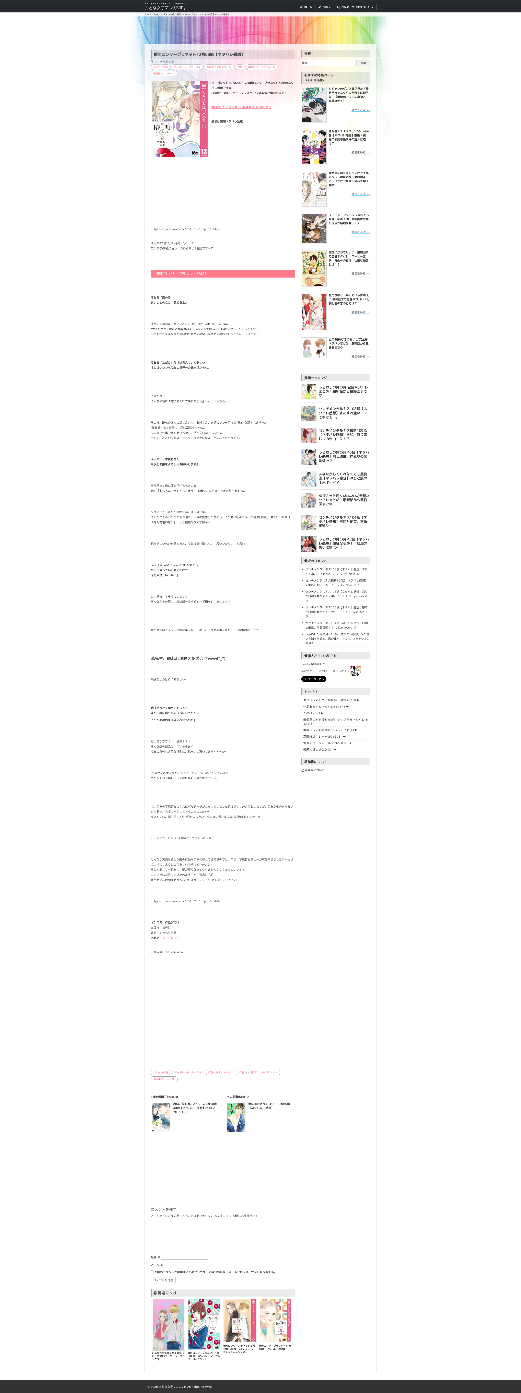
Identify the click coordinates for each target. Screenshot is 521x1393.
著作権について (314, 770)
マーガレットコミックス (187, 67)
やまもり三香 (160, 67)
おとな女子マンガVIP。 (165, 8)
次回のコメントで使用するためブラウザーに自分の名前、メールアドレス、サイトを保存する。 (215, 1272)
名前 (155, 1257)
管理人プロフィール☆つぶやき (327, 743)
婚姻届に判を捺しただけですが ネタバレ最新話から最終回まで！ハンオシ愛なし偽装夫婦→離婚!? (349, 179)
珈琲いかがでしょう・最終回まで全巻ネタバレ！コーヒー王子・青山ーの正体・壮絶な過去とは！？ (349, 258)
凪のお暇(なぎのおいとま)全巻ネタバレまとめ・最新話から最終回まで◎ (349, 343)
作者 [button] (325, 7)
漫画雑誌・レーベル (164, 73)
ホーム (307, 7)
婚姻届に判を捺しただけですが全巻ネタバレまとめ (335, 721)
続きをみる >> (360, 110)
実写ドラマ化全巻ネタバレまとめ (328, 730)
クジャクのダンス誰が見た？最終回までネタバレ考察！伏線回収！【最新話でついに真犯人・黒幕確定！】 (349, 95)
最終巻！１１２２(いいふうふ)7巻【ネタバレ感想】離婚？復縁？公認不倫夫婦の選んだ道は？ (349, 137)
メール (157, 1265)
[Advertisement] (260, 31)
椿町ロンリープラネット (261, 67)
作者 (239, 67)
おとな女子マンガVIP (172, 1387)
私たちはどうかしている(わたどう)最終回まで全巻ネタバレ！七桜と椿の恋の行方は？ (349, 299)
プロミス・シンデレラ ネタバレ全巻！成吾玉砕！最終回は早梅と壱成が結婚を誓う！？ (349, 219)
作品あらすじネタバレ (219, 67)
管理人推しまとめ (318, 749)
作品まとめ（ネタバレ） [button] (355, 7)
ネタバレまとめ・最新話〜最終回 (329, 700)
